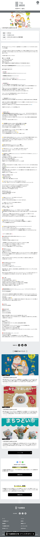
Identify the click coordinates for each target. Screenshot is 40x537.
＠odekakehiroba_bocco (21, 73)
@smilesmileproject (6, 290)
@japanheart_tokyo (20, 289)
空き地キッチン (5, 528)
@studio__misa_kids (14, 332)
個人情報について (16, 531)
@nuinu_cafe (13, 209)
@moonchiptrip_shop (14, 144)
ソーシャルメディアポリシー (24, 531)
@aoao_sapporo (12, 98)
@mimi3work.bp (16, 153)
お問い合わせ (23, 528)
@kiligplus (9, 197)
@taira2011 (8, 248)
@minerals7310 (15, 75)
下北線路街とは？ (5, 521)
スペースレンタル (24, 526)
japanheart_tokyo (21, 113)
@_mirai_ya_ (10, 148)
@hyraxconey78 (28, 226)
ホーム (3, 518)
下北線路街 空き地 (5, 526)
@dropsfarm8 (11, 220)
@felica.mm (11, 181)
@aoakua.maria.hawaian (16, 266)
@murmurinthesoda (21, 79)
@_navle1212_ (34, 153)
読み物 (22, 521)
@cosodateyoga (11, 265)
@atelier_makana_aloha (18, 137)
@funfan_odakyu (22, 236)
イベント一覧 (20, 452)
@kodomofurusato (21, 84)
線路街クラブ (23, 523)
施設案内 (4, 523)
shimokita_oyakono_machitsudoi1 (23, 65)
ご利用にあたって (9, 531)
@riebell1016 (7, 311)
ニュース (3, 531)
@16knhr (9, 310)
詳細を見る (20, 474)
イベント (22, 518)
